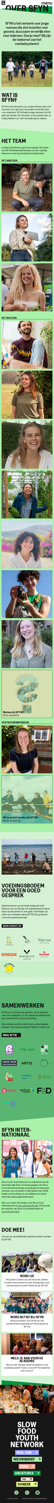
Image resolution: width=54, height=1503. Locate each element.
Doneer (24, 1484)
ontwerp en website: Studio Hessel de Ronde (34, 1498)
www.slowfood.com (28, 1205)
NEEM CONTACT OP (12, 926)
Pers (24, 1466)
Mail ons (24, 1452)
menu (46, 2)
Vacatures (24, 1473)
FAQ (24, 1479)
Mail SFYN (10, 1035)
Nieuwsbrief (24, 1459)
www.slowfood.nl (10, 1211)
